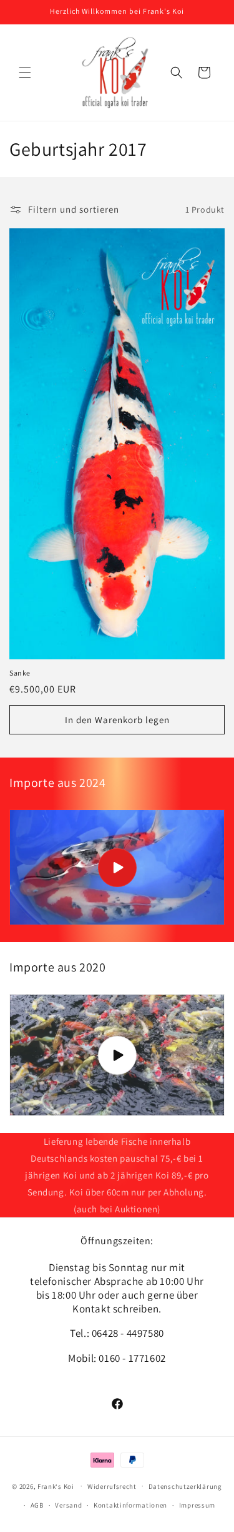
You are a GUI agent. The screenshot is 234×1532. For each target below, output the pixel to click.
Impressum (197, 1505)
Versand (68, 1505)
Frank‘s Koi (55, 1485)
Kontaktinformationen (130, 1505)
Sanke (20, 672)
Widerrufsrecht (112, 1486)
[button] (25, 72)
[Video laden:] (117, 867)
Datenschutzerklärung (185, 1486)
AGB (37, 1505)
